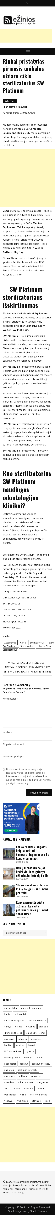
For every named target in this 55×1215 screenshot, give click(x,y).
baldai (7, 1014)
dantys (7, 1026)
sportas (17, 1088)
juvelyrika (9, 1039)
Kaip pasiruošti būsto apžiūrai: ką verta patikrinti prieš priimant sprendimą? (32, 908)
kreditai (8, 1045)
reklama (23, 1076)
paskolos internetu (27, 1070)
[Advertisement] (27, 178)
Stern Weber (27, 646)
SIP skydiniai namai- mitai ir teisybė (27, 671)
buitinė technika (37, 1020)
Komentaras (11, 698)
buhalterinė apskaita (15, 1020)
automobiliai (10, 1008)
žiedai (47, 1101)
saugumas (42, 1082)
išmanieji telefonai (35, 1033)
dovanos (30, 1026)
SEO (6, 1088)
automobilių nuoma (31, 1008)
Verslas (6, 636)
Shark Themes (38, 1211)
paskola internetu (41, 1063)
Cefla (23, 642)
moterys (28, 1057)
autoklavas (10, 642)
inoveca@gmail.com (14, 621)
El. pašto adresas (13, 744)
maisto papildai (12, 1057)
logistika (29, 1051)
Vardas (8, 732)
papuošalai (10, 1063)
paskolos (9, 1070)
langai (31, 1045)
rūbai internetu (26, 1082)
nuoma (40, 1057)
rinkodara (9, 1082)
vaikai (23, 1094)
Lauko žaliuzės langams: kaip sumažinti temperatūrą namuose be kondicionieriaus (32, 852)
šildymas (36, 1101)
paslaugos (9, 1076)
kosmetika (36, 1039)
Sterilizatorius (37, 642)
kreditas (20, 1045)
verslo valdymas (38, 1094)
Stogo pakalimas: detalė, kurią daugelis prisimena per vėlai (32, 889)
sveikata (28, 1088)
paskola (24, 1063)
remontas (36, 1076)
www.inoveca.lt (12, 627)
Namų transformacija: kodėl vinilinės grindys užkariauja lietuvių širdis (32, 872)
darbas (18, 1026)
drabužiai (43, 1026)
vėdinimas (22, 1101)
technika (41, 1088)
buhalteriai (20, 1014)
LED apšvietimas (12, 1051)
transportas (10, 1094)
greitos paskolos (13, 1033)
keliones (22, 1039)
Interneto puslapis (13, 756)
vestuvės (9, 1101)
